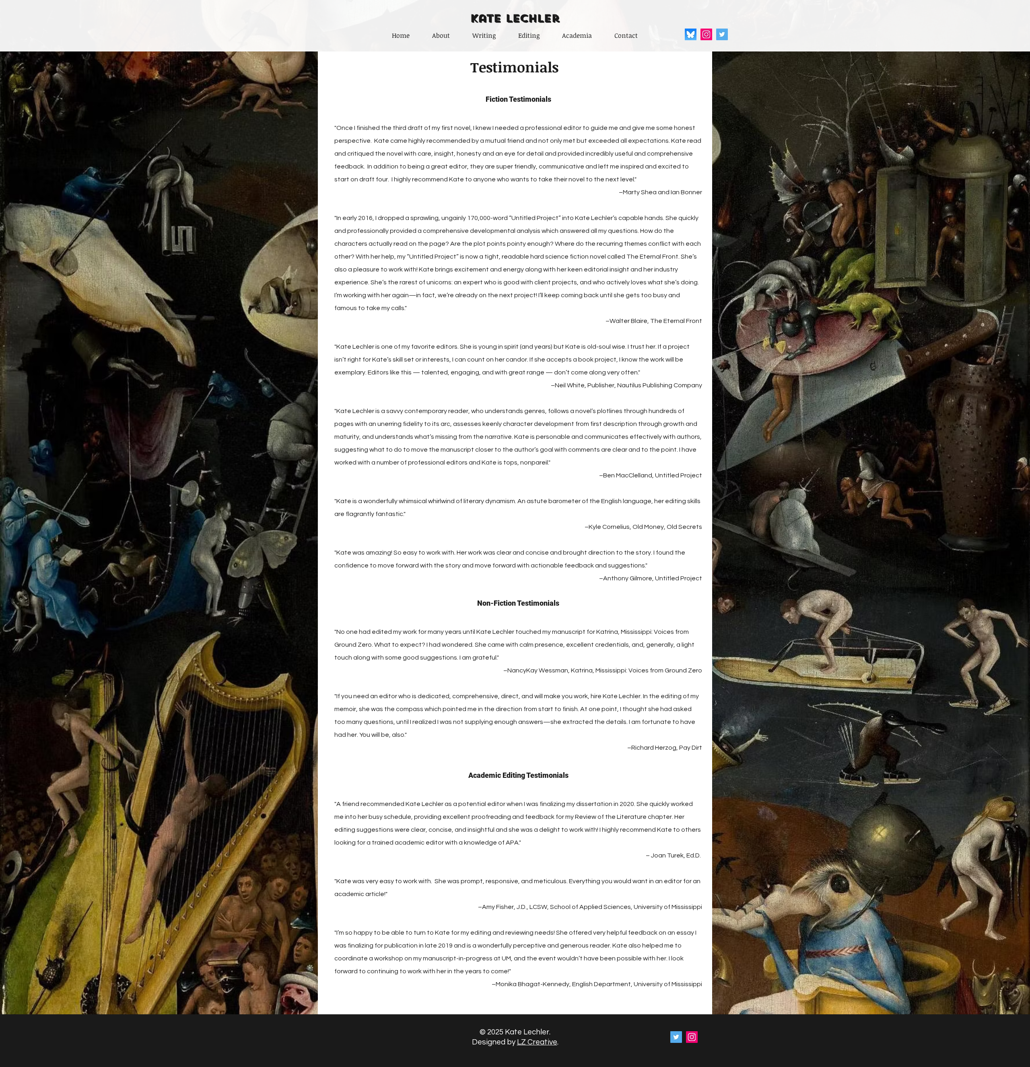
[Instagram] (706, 34)
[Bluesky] (690, 34)
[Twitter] (722, 34)
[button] (484, 35)
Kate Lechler (514, 18)
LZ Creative (537, 1042)
